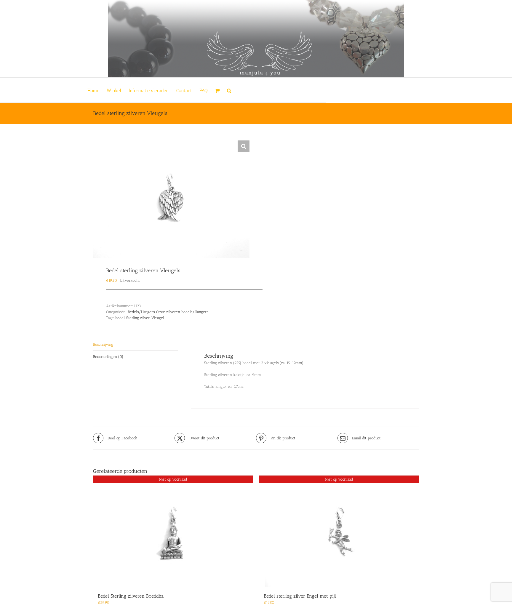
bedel (120, 318)
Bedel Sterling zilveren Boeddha (131, 596)
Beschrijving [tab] (103, 344)
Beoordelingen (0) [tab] (108, 356)
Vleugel (157, 318)
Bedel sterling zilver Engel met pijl (300, 596)
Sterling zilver (138, 318)
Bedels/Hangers (141, 312)
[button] (229, 90)
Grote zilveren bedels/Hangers (182, 312)
